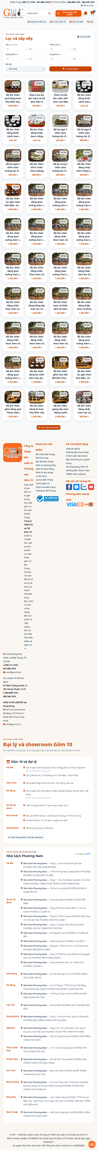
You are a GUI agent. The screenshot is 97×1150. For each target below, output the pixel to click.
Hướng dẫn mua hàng (77, 452)
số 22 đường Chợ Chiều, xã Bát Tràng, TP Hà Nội (14, 658)
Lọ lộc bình (41, 476)
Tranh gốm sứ (43, 483)
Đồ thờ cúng (42, 457)
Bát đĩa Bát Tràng (44, 461)
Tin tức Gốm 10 (59, 21)
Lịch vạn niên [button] (77, 21)
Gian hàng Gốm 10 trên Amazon (27, 837)
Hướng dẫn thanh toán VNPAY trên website (78, 472)
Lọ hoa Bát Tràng (44, 479)
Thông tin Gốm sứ (38, 21)
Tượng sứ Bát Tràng (46, 490)
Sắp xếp (8, 64)
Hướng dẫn (85, 37)
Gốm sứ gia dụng (44, 472)
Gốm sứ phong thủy (46, 465)
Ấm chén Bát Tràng (45, 454)
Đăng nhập (88, 5)
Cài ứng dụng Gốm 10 (77, 466)
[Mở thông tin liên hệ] (91, 1144)
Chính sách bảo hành (77, 455)
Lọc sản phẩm (72, 69)
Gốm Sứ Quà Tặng (45, 468)
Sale (91, 21)
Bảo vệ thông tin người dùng (78, 461)
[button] (49, 13)
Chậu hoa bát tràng (46, 487)
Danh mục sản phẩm (70, 13)
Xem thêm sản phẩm (50, 427)
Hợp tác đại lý (73, 448)
